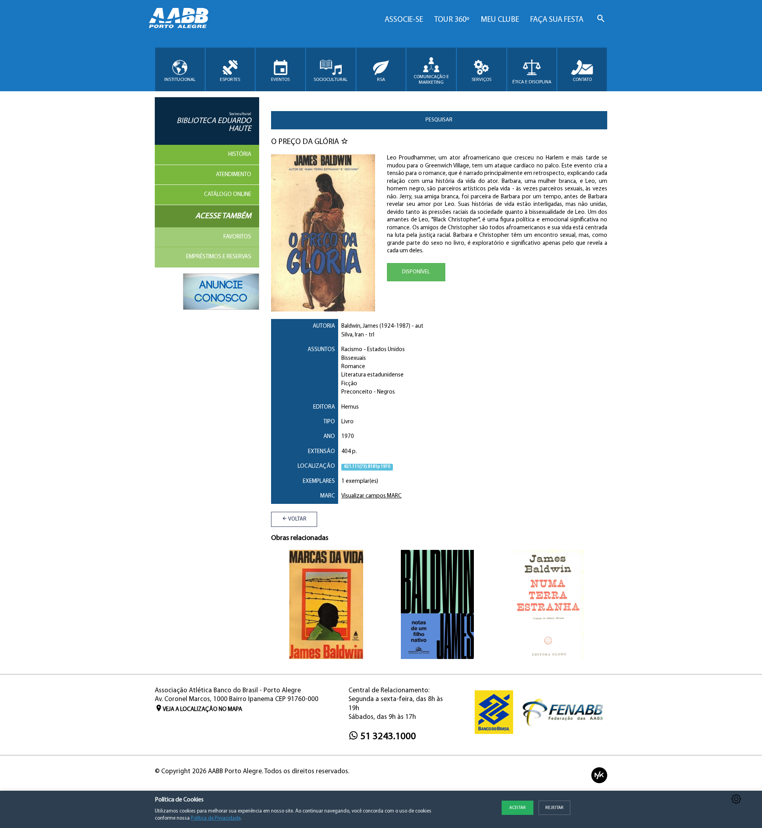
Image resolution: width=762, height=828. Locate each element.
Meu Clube (500, 20)
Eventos (280, 79)
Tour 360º (452, 20)
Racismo (351, 350)
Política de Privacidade (216, 818)
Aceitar (517, 807)
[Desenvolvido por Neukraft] (599, 775)
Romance (353, 367)
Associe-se (404, 20)
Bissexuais (353, 358)
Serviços (481, 79)
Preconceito (356, 392)
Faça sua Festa (556, 20)
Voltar (296, 519)
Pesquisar (438, 120)
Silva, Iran (352, 335)
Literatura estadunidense (372, 375)
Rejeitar (554, 807)
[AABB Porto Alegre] (178, 18)
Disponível (416, 272)
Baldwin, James (359, 326)
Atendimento (233, 175)
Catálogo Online (227, 195)
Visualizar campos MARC (371, 496)
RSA (381, 79)
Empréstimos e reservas (218, 257)
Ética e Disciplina (531, 82)
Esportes (230, 79)
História (239, 155)
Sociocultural (331, 79)
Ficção (349, 384)
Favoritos (237, 237)
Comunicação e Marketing (431, 80)
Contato (582, 79)
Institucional (180, 79)
